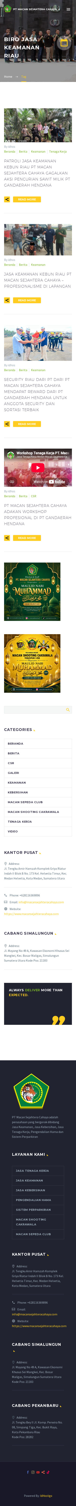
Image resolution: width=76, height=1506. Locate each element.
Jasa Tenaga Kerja (32, 1171)
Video (13, 831)
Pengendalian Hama (33, 1200)
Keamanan (38, 151)
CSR (33, 496)
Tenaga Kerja (58, 151)
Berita (23, 151)
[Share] (43, 1472)
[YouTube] (38, 1472)
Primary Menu (68, 9)
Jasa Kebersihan (30, 1190)
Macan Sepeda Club (25, 802)
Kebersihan (18, 792)
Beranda (9, 151)
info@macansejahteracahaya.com (41, 902)
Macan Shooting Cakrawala (33, 812)
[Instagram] (32, 1472)
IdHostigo (46, 1496)
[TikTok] (48, 1472)
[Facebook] (27, 1472)
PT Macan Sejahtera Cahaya (35, 9)
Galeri (13, 773)
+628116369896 (29, 895)
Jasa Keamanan (29, 1180)
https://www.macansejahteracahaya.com (31, 914)
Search (68, 709)
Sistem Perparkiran (33, 1210)
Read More (27, 199)
